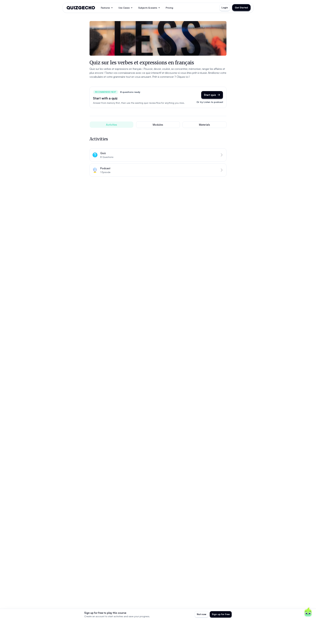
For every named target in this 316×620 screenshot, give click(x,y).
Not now (201, 614)
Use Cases (124, 7)
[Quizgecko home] (81, 7)
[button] (158, 155)
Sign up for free (221, 614)
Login (225, 7)
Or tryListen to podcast (210, 102)
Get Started (241, 7)
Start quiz (210, 94)
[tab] (111, 124)
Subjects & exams (147, 7)
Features (105, 7)
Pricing (169, 7)
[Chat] (308, 612)
